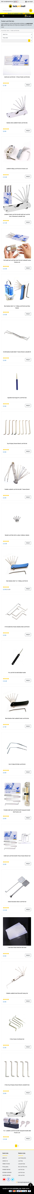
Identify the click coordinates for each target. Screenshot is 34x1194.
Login (28, 1)
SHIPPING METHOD (6, 1175)
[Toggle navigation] (3, 16)
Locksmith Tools (21, 1163)
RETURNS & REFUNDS (6, 1172)
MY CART (28, 16)
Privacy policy (5, 1166)
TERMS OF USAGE (6, 1163)
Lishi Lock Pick (21, 1175)
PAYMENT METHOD (6, 1169)
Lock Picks (20, 1161)
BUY (28, 85)
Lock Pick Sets (21, 1169)
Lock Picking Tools (22, 1158)
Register (31, 1)
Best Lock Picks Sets (22, 1166)
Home (8, 30)
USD (15, 1)
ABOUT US (4, 1158)
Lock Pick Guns (21, 1172)
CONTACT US (5, 1161)
